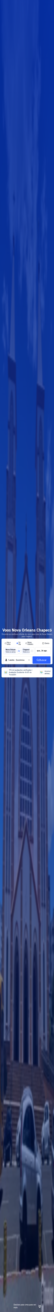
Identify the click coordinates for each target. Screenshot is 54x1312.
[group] (11, 650)
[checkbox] (45, 643)
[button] (49, 3)
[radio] (9, 643)
